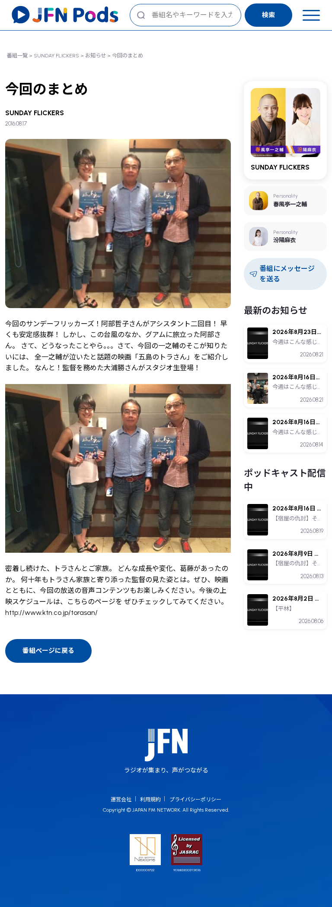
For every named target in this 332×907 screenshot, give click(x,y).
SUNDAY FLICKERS (56, 55)
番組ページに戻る (48, 651)
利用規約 (150, 800)
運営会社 (121, 800)
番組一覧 (17, 55)
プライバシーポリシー (195, 800)
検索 (268, 15)
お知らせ (95, 55)
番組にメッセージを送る (287, 274)
